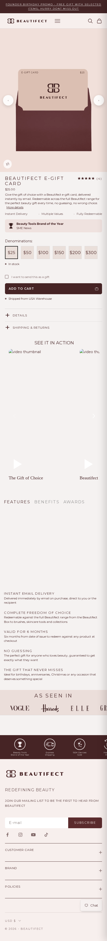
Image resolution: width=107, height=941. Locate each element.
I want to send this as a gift (30, 277)
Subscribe (85, 822)
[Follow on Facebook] (7, 834)
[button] (90, 178)
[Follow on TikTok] (46, 834)
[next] (94, 416)
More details (14, 207)
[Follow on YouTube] (33, 834)
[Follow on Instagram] (20, 834)
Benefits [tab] (46, 502)
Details (20, 315)
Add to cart (21, 288)
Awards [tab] (74, 502)
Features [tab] (17, 502)
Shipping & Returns (31, 327)
